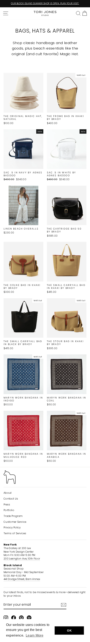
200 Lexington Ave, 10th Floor (22, 558)
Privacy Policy (12, 527)
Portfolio (9, 510)
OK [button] (69, 630)
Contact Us (11, 498)
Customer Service (15, 522)
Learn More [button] (34, 635)
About (8, 493)
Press (7, 504)
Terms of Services (15, 533)
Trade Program (13, 516)
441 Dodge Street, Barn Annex (22, 579)
